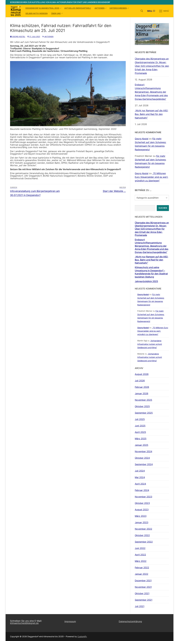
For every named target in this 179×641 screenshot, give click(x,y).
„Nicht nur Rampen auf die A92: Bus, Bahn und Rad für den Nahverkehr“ (151, 114)
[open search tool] (142, 11)
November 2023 (143, 496)
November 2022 (143, 528)
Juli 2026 (140, 380)
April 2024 (140, 483)
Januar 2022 (141, 574)
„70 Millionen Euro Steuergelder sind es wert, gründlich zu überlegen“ (151, 177)
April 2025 (140, 432)
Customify (82, 636)
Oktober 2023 (142, 503)
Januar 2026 (141, 393)
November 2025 (143, 399)
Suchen (163, 208)
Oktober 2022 (142, 535)
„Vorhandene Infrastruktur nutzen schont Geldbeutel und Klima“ (149, 344)
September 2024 (144, 464)
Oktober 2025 (142, 406)
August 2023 (142, 509)
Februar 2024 (142, 490)
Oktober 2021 (142, 593)
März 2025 (140, 438)
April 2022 (140, 554)
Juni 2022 (140, 548)
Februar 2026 (142, 387)
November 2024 (143, 451)
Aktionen (49, 37)
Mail (149, 11)
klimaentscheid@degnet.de (24, 623)
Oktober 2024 (142, 457)
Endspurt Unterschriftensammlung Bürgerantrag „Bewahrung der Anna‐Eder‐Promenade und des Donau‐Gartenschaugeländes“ (151, 92)
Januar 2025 (141, 445)
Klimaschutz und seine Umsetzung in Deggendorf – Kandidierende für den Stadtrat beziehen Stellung (151, 272)
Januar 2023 (141, 522)
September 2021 (143, 599)
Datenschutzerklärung (130, 621)
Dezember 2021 (143, 580)
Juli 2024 (140, 470)
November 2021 (143, 587)
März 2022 (140, 561)
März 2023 (140, 516)
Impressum (70, 621)
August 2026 (142, 374)
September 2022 (144, 541)
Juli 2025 (140, 419)
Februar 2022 (142, 567)
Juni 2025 (140, 425)
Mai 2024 (140, 477)
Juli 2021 (139, 606)
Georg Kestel (18, 37)
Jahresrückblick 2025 (146, 281)
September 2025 (144, 412)
